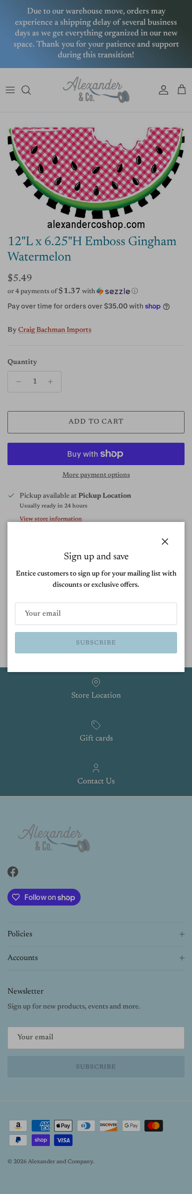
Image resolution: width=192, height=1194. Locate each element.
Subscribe (96, 643)
